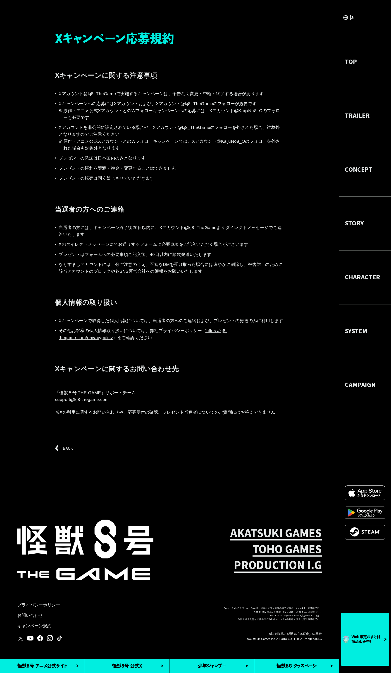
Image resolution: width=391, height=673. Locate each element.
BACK (68, 448)
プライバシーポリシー (38, 605)
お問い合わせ (30, 616)
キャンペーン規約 (34, 626)
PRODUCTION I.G (278, 565)
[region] (365, 336)
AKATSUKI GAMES (276, 533)
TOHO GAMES (287, 550)
